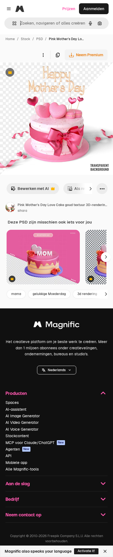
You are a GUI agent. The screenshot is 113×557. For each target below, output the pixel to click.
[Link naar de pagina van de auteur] (10, 208)
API (8, 455)
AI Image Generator (22, 415)
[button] (56, 370)
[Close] (105, 551)
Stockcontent (17, 435)
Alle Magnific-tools (22, 469)
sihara (22, 210)
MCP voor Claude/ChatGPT (34, 442)
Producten (16, 393)
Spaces (12, 402)
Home (10, 39)
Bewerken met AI (30, 190)
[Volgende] (90, 188)
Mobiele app (16, 462)
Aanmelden (93, 8)
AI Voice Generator (21, 429)
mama (16, 294)
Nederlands (57, 370)
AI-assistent (15, 409)
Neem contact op (23, 514)
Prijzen (68, 8)
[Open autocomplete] (12, 23)
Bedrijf (12, 499)
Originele (36, 73)
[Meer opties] (43, 54)
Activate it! (86, 551)
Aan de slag (17, 483)
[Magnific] (56, 325)
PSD (39, 39)
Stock (25, 39)
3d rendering (87, 294)
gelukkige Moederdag (49, 294)
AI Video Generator (22, 422)
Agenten (17, 449)
